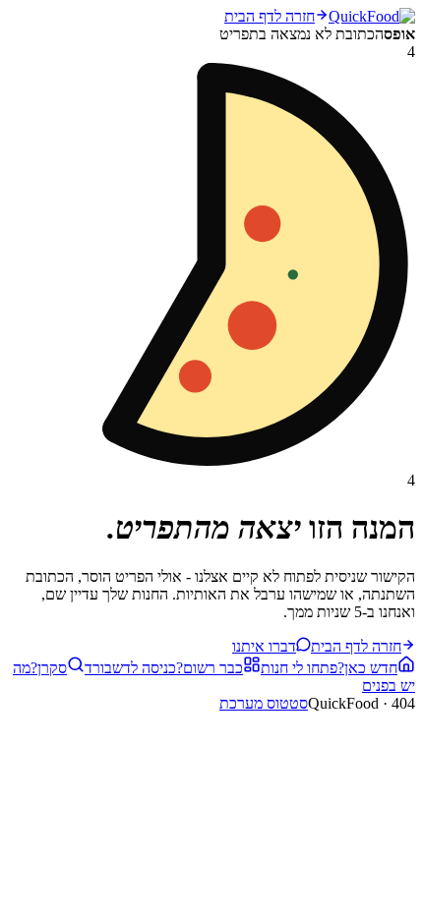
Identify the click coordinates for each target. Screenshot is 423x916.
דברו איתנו (264, 646)
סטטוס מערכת (263, 703)
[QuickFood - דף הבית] (372, 16)
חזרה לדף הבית (269, 16)
